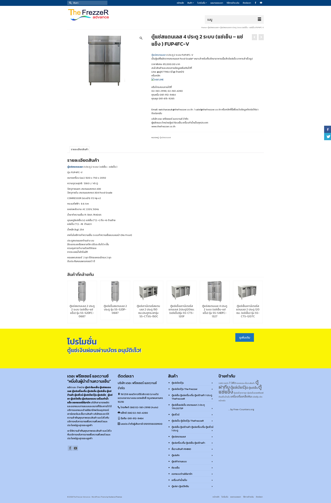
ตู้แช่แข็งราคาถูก (240, 392)
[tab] (79, 149)
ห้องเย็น (175, 468)
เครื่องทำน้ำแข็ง (179, 480)
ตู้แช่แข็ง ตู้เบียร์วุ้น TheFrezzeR (188, 421)
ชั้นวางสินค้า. (250, 383)
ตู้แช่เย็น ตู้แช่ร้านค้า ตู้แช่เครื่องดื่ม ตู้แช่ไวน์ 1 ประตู (192, 428)
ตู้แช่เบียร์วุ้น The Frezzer (184, 389)
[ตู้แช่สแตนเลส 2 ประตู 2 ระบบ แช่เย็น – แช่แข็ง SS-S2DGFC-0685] (261, 37)
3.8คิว (221, 383)
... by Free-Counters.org (241, 409)
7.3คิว (232, 383)
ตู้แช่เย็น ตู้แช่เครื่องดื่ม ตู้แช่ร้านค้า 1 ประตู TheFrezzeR (192, 397)
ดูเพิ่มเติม (244, 337)
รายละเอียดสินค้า (79, 149)
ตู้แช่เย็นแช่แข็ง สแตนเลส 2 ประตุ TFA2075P (188, 406)
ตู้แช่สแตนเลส (158, 55)
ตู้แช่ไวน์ (175, 414)
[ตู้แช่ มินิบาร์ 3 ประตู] (254, 37)
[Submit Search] (69, 3)
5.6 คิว (226, 383)
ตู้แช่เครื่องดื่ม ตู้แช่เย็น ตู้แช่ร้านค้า (188, 443)
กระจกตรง (240, 383)
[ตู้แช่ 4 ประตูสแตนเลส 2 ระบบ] (106, 60)
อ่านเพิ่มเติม (82, 320)
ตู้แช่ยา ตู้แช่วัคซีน (180, 486)
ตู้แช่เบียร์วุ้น (178, 383)
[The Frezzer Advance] (98, 14)
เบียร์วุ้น (256, 396)
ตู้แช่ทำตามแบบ (179, 461)
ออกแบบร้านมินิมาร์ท (182, 474)
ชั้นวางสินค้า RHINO (181, 449)
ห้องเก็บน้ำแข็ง (224, 396)
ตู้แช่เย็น (253, 388)
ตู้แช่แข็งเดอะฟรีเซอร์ (255, 392)
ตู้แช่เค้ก (175, 455)
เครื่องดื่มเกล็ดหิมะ (241, 396)
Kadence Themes (115, 497)
